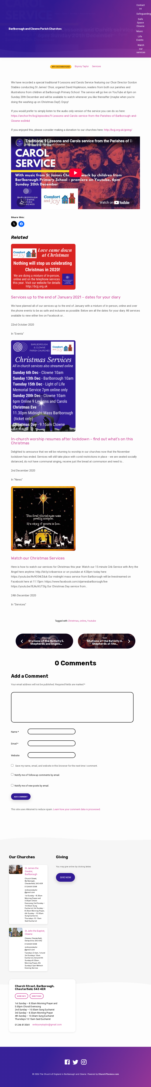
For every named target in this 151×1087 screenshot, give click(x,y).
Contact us (140, 7)
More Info (21, 996)
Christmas (73, 621)
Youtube (91, 621)
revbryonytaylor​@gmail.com (47, 1024)
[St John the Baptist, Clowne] (15, 932)
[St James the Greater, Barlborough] (15, 869)
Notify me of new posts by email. (32, 785)
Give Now (65, 877)
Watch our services (140, 48)
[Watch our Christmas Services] (43, 548)
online (83, 621)
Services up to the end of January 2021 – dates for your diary (65, 297)
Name (15, 732)
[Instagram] (83, 1062)
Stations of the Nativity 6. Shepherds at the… (105, 643)
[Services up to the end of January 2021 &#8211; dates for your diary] (43, 287)
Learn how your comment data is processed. (77, 809)
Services (96, 66)
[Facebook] (67, 1062)
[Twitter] (75, 1062)
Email (14, 743)
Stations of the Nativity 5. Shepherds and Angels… (46, 643)
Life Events (139, 38)
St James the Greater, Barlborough (31, 871)
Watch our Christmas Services (38, 558)
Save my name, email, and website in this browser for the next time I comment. (56, 765)
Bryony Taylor (82, 66)
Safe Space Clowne (140, 22)
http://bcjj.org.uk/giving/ (118, 130)
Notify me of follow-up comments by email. (37, 775)
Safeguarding (143, 13)
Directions (36, 996)
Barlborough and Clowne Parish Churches (35, 28)
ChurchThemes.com (108, 1074)
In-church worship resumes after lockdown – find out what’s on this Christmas (72, 441)
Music (139, 31)
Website (15, 755)
